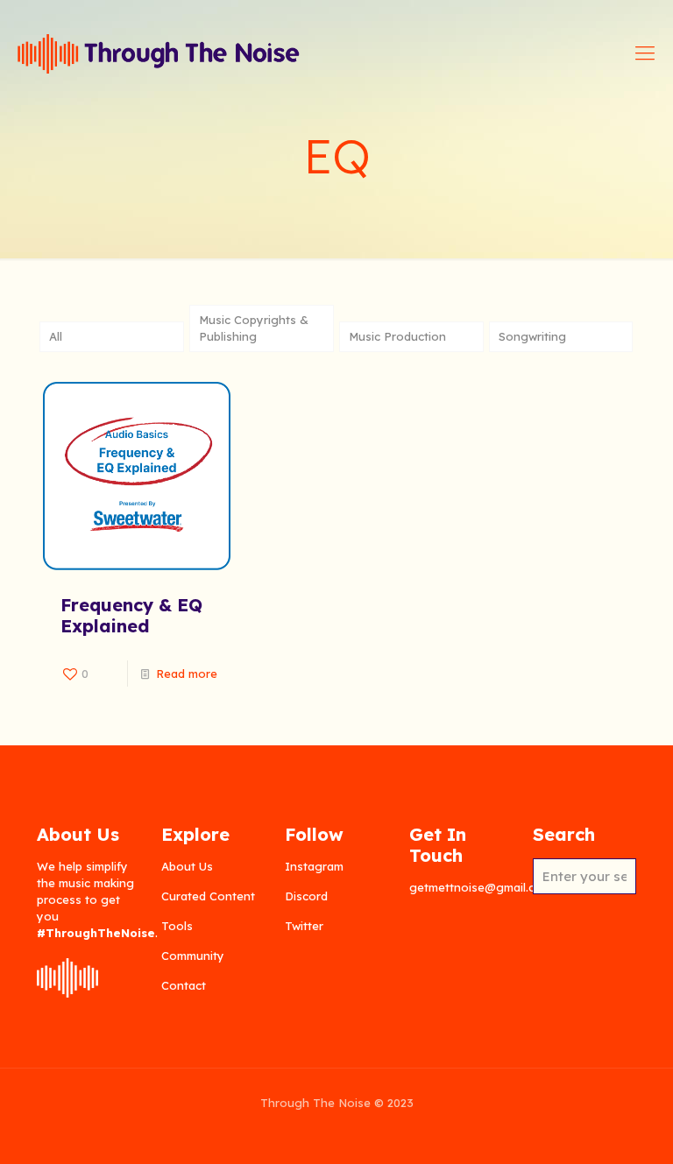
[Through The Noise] (159, 52)
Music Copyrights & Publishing (253, 328)
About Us (187, 866)
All (55, 336)
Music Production (397, 336)
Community (192, 956)
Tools (177, 926)
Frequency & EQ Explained (131, 615)
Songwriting (532, 336)
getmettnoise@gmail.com (480, 887)
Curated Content (208, 896)
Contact (183, 985)
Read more (186, 674)
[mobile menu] (645, 52)
